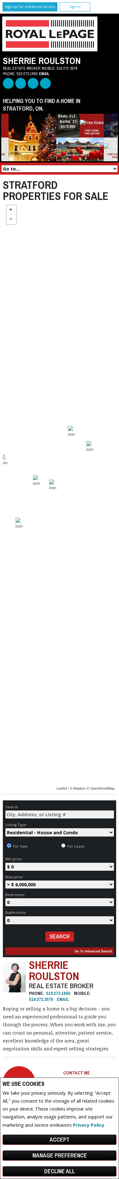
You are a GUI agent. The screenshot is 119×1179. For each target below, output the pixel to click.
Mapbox (79, 788)
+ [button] (11, 210)
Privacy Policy (88, 1125)
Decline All (59, 1171)
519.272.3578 (66, 68)
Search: (12, 806)
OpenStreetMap (102, 788)
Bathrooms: (16, 912)
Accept (59, 1140)
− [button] (11, 219)
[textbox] (59, 814)
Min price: (14, 858)
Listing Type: (16, 824)
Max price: (14, 877)
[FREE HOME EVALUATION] (95, 123)
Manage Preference (59, 1155)
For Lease (75, 846)
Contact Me (76, 1073)
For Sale (20, 846)
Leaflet (61, 788)
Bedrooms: (15, 894)
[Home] (49, 50)
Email (44, 73)
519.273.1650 (27, 73)
